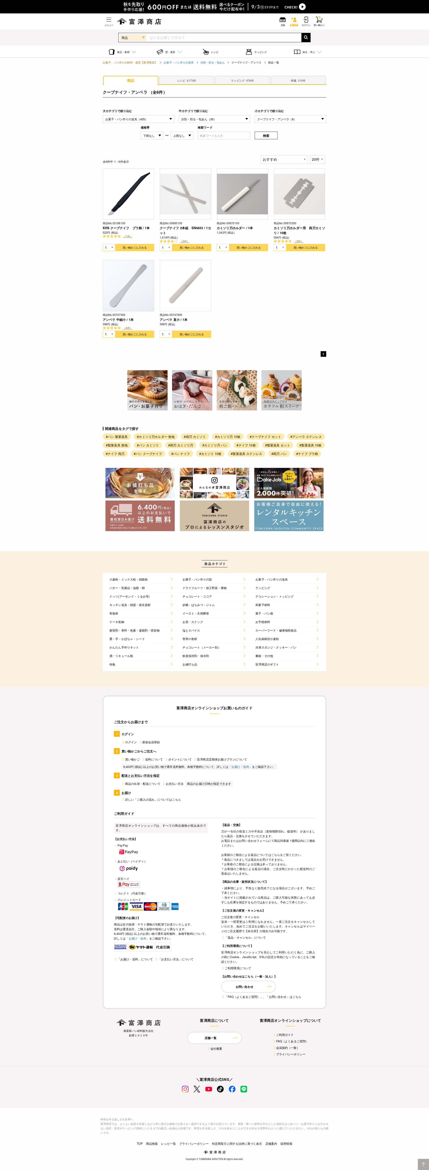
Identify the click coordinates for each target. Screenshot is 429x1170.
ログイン (131, 742)
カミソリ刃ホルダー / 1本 (235, 228)
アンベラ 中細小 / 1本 (118, 319)
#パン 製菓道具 (117, 436)
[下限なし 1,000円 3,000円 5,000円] (152, 135)
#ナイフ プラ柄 (307, 453)
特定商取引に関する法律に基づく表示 (237, 1143)
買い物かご (132, 759)
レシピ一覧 (168, 1143)
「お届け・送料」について (135, 959)
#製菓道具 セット (277, 445)
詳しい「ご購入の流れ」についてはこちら (153, 799)
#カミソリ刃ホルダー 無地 (156, 436)
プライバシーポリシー (291, 1054)
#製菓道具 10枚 (310, 445)
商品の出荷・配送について (142, 783)
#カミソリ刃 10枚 (228, 436)
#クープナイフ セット (265, 436)
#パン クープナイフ (148, 453)
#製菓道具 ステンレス (246, 453)
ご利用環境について (238, 968)
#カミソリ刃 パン (214, 445)
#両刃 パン (279, 453)
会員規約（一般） (288, 1047)
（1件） (128, 236)
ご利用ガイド (285, 1035)
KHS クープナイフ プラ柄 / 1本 (126, 228)
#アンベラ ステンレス (306, 436)
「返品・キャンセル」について (245, 937)
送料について (154, 759)
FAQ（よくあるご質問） (292, 1041)
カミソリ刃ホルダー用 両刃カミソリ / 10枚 (299, 230)
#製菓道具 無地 (117, 445)
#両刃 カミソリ (195, 436)
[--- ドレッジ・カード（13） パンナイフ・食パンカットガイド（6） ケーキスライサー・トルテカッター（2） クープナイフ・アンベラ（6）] (290, 119)
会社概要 (216, 1048)
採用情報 (286, 1143)
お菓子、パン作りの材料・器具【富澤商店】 (130, 62)
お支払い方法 (174, 783)
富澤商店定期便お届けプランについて (222, 759)
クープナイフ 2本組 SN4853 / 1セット (185, 230)
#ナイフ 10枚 (246, 445)
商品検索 (152, 1143)
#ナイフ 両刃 (115, 453)
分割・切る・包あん (212, 62)
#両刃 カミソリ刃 (180, 445)
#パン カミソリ (148, 445)
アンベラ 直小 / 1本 (173, 319)
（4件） (128, 328)
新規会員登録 (151, 742)
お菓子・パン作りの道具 (179, 62)
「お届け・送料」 (240, 767)
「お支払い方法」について (175, 959)
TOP (140, 1143)
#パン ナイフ (180, 453)
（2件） (185, 241)
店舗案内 (271, 1143)
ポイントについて (180, 759)
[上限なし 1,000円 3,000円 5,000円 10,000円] (182, 135)
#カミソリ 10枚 (210, 453)
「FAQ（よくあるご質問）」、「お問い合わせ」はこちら (263, 997)
